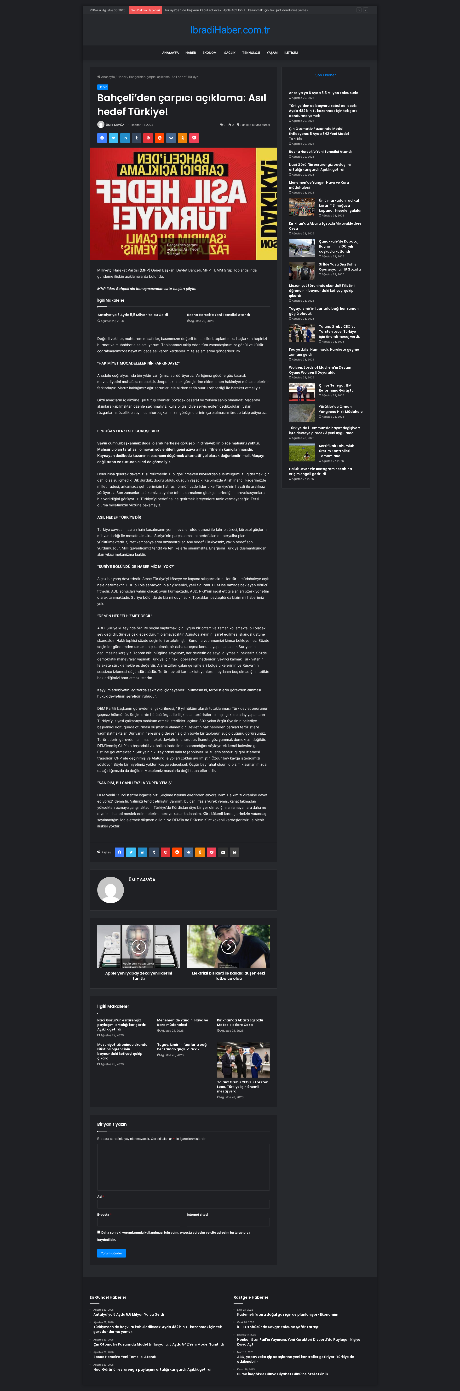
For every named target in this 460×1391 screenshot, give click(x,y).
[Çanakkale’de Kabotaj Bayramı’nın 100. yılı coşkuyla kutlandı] (302, 248)
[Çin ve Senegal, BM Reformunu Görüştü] (302, 392)
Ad (100, 1196)
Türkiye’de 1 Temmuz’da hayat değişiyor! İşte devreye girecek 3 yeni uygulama (324, 430)
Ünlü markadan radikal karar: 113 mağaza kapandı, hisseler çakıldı (340, 205)
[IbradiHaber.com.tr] (230, 30)
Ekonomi (210, 53)
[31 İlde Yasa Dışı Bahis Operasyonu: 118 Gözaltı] (302, 271)
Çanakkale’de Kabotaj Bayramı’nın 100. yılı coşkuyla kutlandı (338, 246)
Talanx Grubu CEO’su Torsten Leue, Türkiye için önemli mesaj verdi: (242, 1087)
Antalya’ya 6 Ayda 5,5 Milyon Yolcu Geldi (133, 314)
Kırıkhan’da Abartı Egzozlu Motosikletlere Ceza (240, 1022)
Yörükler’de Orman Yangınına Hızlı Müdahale (341, 409)
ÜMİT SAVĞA (115, 125)
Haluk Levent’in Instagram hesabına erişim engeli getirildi (320, 471)
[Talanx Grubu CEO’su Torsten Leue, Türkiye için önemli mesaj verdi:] (243, 1060)
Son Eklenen (326, 75)
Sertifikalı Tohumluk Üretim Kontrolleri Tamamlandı (336, 450)
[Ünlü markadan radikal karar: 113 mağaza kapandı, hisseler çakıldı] (302, 207)
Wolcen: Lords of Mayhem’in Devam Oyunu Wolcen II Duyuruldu (320, 370)
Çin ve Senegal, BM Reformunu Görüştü (336, 388)
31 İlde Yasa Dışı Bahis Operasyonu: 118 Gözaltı (340, 267)
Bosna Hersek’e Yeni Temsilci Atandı (218, 314)
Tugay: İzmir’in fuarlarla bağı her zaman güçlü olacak (182, 1047)
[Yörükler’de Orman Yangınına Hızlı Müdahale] (302, 413)
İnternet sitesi (197, 1214)
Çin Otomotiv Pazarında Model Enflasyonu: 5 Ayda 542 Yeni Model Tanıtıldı (220, 10)
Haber (190, 53)
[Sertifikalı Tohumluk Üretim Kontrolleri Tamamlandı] (302, 452)
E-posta (104, 1214)
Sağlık (230, 53)
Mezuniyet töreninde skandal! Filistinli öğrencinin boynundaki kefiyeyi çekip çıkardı (123, 1051)
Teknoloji (251, 53)
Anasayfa (170, 53)
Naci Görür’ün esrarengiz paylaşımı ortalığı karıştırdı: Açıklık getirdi (121, 1025)
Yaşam (272, 53)
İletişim (291, 53)
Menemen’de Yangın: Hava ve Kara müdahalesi (182, 1022)
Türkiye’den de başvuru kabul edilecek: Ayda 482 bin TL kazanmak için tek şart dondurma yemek (323, 110)
